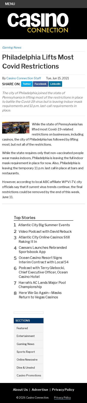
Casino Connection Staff (23, 78)
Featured (22, 328)
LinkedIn (55, 83)
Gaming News (11, 47)
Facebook (40, 83)
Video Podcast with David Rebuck (45, 232)
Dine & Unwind (26, 367)
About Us (20, 390)
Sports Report (26, 351)
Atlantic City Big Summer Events (44, 225)
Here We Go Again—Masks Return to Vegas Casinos (40, 295)
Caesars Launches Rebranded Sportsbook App (43, 250)
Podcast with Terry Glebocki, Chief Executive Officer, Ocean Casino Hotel (43, 272)
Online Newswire (27, 359)
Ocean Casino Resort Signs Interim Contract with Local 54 (44, 260)
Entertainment (26, 336)
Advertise (40, 390)
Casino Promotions (29, 375)
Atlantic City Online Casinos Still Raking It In (44, 239)
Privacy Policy (63, 390)
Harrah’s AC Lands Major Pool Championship (42, 285)
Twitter (27, 83)
